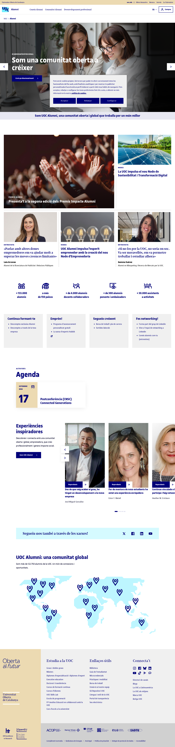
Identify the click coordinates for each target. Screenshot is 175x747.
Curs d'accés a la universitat (58, 709)
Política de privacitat (102, 741)
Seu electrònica (96, 702)
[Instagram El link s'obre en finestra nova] (135, 668)
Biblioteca (94, 668)
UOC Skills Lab (52, 694)
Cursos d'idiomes (54, 691)
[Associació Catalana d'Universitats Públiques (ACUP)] (54, 730)
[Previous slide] (4, 66)
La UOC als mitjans (140, 691)
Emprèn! (56, 319)
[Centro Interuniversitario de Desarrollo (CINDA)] (102, 730)
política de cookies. (79, 93)
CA (153, 9)
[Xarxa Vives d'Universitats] (72, 730)
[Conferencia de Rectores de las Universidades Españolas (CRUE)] (88, 730)
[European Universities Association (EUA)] (118, 730)
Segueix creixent (104, 319)
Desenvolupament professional (78, 9)
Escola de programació (56, 698)
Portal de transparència (99, 698)
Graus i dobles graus (55, 668)
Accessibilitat (140, 741)
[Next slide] (171, 66)
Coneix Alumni (36, 9)
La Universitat (168, 2)
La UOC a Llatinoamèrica (143, 687)
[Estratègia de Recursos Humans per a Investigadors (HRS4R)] (8, 733)
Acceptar (64, 101)
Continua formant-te (21, 319)
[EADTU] (135, 730)
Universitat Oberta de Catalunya (13, 2)
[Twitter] (124, 533)
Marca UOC (137, 695)
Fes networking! (147, 319)
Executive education (55, 679)
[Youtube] (150, 533)
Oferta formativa (142, 2)
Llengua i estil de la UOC (99, 694)
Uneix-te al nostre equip (99, 687)
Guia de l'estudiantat (98, 672)
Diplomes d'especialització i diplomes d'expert (66, 675)
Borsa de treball (96, 683)
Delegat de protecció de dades (123, 741)
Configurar (112, 101)
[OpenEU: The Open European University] (22, 733)
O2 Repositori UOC (97, 691)
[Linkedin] (141, 533)
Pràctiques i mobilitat (98, 679)
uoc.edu (129, 2)
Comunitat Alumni (53, 9)
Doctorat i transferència (56, 683)
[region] (88, 91)
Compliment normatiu (55, 741)
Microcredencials (97, 675)
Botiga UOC (137, 699)
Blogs (135, 683)
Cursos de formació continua (58, 687)
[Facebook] (133, 533)
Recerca (152, 2)
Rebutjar (88, 101)
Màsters (50, 672)
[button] (116, 511)
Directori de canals (140, 680)
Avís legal (88, 741)
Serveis (159, 2)
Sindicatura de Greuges (74, 741)
